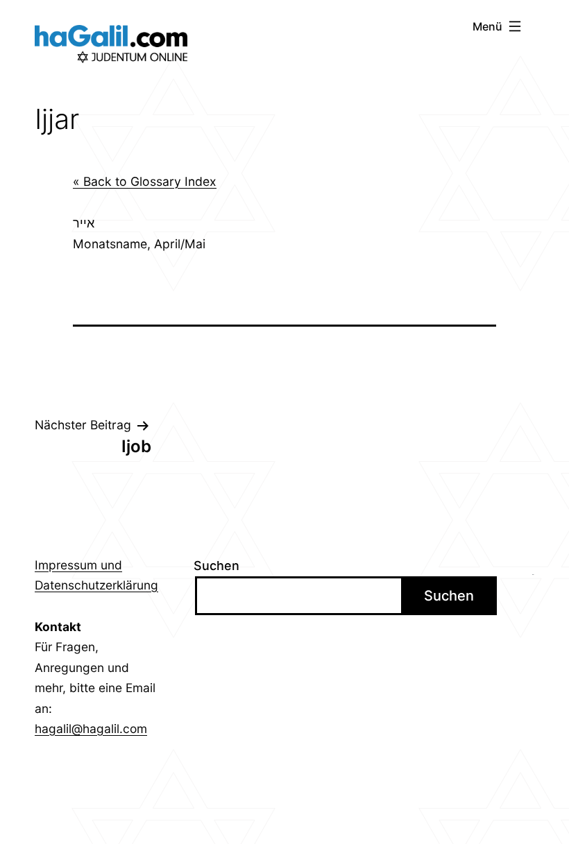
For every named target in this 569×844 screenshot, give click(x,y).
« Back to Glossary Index (144, 181)
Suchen (216, 565)
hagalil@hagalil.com (91, 728)
